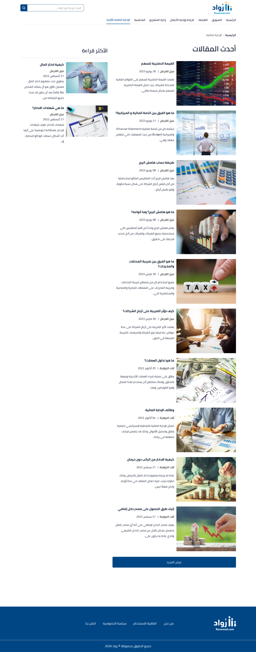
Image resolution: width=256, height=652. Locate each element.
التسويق (217, 19)
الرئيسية (231, 19)
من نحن (169, 623)
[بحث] (23, 7)
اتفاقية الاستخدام (145, 623)
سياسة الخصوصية (114, 623)
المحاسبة (139, 19)
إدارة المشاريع (157, 19)
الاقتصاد (203, 19)
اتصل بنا (91, 623)
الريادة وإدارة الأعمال (182, 19)
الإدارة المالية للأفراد (118, 19)
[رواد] (222, 8)
